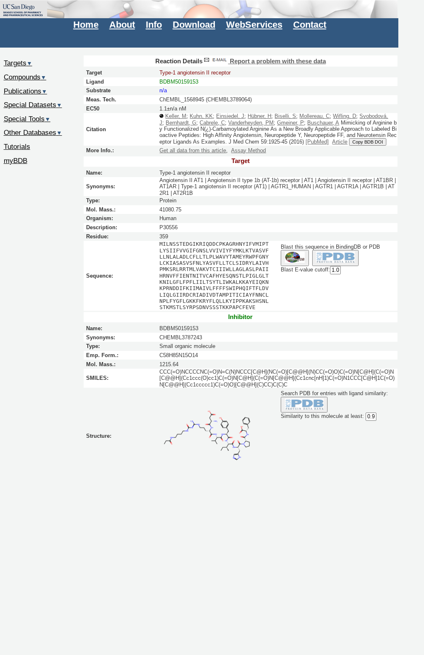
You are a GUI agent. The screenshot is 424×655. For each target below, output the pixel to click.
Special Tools (27, 119)
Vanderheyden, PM (251, 123)
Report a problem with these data (277, 61)
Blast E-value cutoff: (305, 269)
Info (154, 24)
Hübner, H (259, 116)
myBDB (15, 160)
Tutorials (17, 146)
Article (339, 142)
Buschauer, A (323, 123)
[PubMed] (317, 142)
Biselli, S (285, 116)
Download (194, 24)
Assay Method (248, 150)
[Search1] (294, 258)
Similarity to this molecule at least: (322, 416)
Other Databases (33, 132)
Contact (309, 24)
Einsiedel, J (230, 116)
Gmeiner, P (290, 123)
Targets (18, 63)
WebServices (254, 24)
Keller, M (175, 116)
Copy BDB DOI (367, 141)
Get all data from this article (192, 150)
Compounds (25, 77)
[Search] (304, 405)
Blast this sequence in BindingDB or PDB (330, 247)
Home (86, 24)
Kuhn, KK (201, 116)
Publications (25, 91)
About (122, 24)
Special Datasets (33, 105)
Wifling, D (344, 116)
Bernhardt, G (181, 123)
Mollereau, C (314, 116)
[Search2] (335, 258)
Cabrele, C (212, 123)
